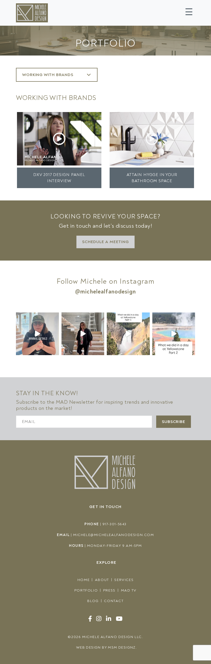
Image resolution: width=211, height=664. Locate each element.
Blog (93, 601)
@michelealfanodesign (105, 291)
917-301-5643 (114, 524)
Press (109, 590)
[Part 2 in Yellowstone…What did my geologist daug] (173, 333)
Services (124, 580)
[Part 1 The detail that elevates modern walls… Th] (37, 333)
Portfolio (86, 590)
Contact (114, 601)
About (102, 580)
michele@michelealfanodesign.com (113, 535)
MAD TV (129, 590)
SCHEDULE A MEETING (105, 241)
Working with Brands (48, 74)
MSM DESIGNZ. (122, 647)
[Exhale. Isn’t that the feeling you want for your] (82, 333)
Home (83, 580)
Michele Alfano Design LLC (112, 637)
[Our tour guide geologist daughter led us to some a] (128, 333)
